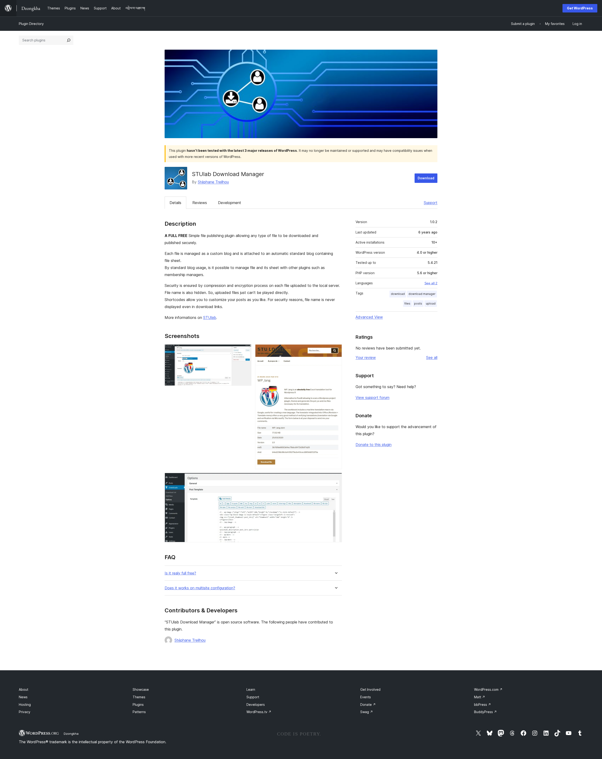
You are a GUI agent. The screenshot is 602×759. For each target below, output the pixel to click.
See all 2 (430, 283)
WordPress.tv (258, 712)
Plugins (138, 705)
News (23, 697)
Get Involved (370, 689)
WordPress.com (488, 689)
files (407, 303)
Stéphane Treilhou (213, 182)
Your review (366, 357)
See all (431, 357)
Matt (479, 697)
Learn (250, 689)
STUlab (209, 317)
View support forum (372, 397)
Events (365, 697)
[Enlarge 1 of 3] (245, 350)
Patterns (139, 712)
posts (418, 303)
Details (175, 202)
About (23, 689)
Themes (139, 697)
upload (431, 303)
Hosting (25, 705)
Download (426, 178)
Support (430, 202)
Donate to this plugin (374, 444)
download (398, 294)
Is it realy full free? (180, 573)
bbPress (482, 705)
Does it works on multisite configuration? (200, 588)
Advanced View (369, 317)
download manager (422, 294)
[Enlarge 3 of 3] (335, 479)
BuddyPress (485, 712)
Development (229, 202)
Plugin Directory (31, 24)
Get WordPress (580, 8)
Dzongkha (71, 733)
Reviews (199, 202)
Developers (255, 705)
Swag (366, 712)
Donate (368, 705)
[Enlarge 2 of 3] (335, 350)
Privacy (24, 712)
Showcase (141, 689)
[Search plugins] (68, 40)
